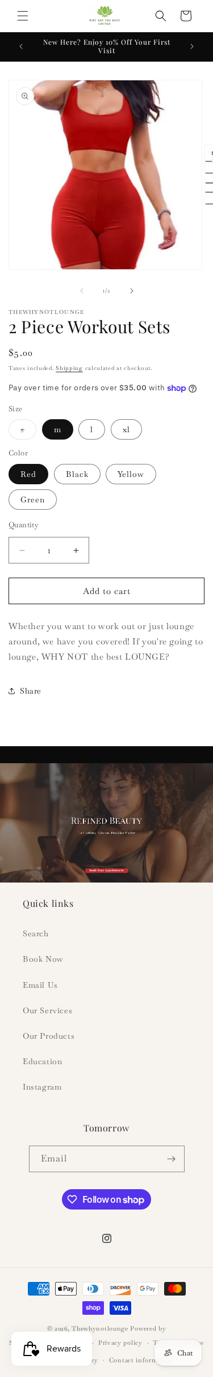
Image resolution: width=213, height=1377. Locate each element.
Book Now (43, 959)
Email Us (40, 985)
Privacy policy (120, 1342)
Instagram (42, 1087)
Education (42, 1061)
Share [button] (30, 691)
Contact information (141, 1360)
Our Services (47, 1010)
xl (126, 429)
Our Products (48, 1036)
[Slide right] (131, 290)
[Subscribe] (171, 1159)
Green (32, 499)
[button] (22, 15)
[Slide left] (81, 290)
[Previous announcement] (21, 46)
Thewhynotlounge (100, 1328)
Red (28, 474)
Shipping (69, 368)
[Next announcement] (191, 46)
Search (36, 933)
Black (77, 474)
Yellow (131, 474)
